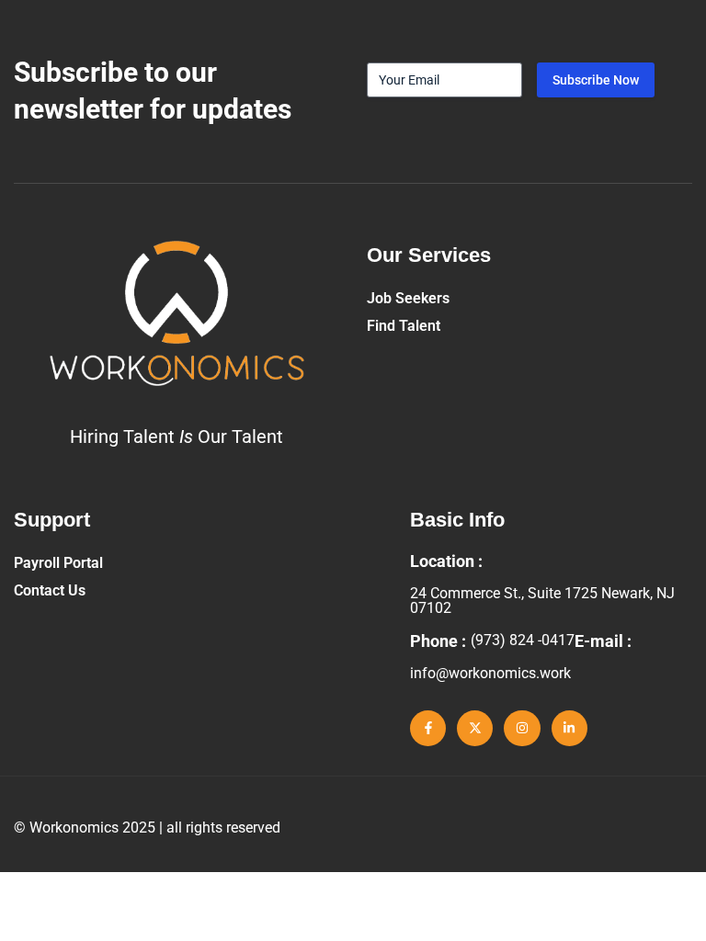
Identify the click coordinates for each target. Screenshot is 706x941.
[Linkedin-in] (569, 728)
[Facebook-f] (428, 728)
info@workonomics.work (490, 673)
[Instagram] (522, 728)
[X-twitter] (475, 728)
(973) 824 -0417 (523, 640)
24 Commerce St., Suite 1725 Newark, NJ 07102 (542, 600)
